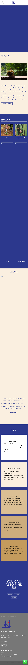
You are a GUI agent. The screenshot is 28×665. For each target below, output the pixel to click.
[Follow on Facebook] (2, 645)
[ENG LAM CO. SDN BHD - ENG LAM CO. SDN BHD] (14, 2)
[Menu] (2, 2)
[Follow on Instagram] (5, 645)
